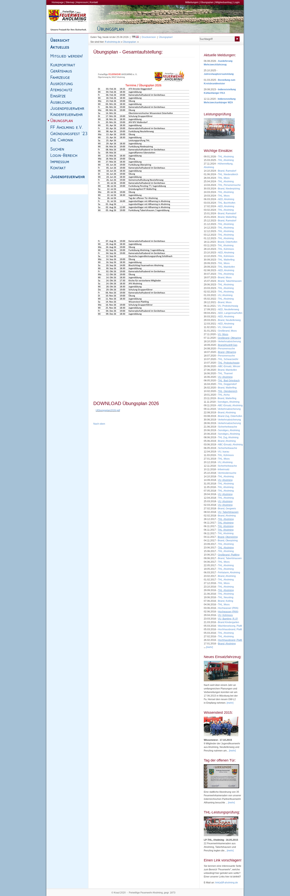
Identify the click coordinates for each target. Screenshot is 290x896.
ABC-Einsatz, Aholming (230, 405)
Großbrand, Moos (227, 330)
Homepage (58, 2)
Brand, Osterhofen (227, 242)
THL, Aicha (224, 394)
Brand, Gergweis (227, 508)
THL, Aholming (226, 156)
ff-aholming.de (112, 41)
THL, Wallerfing (226, 259)
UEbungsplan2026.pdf (108, 410)
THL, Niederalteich (228, 174)
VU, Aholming (225, 295)
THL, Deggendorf (227, 384)
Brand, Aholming (227, 412)
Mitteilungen (191, 2)
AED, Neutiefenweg (228, 309)
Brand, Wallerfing (227, 217)
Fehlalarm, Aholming (229, 572)
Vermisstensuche (227, 473)
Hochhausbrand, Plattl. (230, 629)
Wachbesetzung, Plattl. (230, 625)
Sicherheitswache (227, 426)
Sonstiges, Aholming (228, 402)
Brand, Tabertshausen (230, 281)
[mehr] (230, 702)
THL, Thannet (225, 373)
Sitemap (69, 2)
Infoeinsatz (223, 469)
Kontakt (94, 2)
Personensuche (226, 348)
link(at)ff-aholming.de (226, 882)
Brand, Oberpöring (228, 540)
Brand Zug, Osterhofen (230, 416)
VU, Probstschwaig (228, 306)
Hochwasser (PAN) (228, 608)
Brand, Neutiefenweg (229, 320)
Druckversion (149, 37)
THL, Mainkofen (226, 266)
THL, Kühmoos (226, 249)
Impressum (82, 2)
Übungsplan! (166, 37)
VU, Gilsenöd (225, 327)
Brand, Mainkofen (227, 370)
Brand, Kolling (225, 601)
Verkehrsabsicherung (229, 341)
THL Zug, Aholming (228, 437)
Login (237, 2)
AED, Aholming (226, 199)
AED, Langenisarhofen (230, 313)
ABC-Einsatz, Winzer (229, 366)
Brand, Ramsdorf (227, 170)
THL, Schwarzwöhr (228, 359)
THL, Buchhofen (226, 202)
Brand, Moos (225, 277)
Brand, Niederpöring (229, 188)
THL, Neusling (225, 597)
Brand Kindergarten (228, 622)
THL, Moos (224, 178)
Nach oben (99, 423)
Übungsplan (206, 2)
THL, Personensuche (229, 185)
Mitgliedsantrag (223, 2)
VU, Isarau (223, 451)
